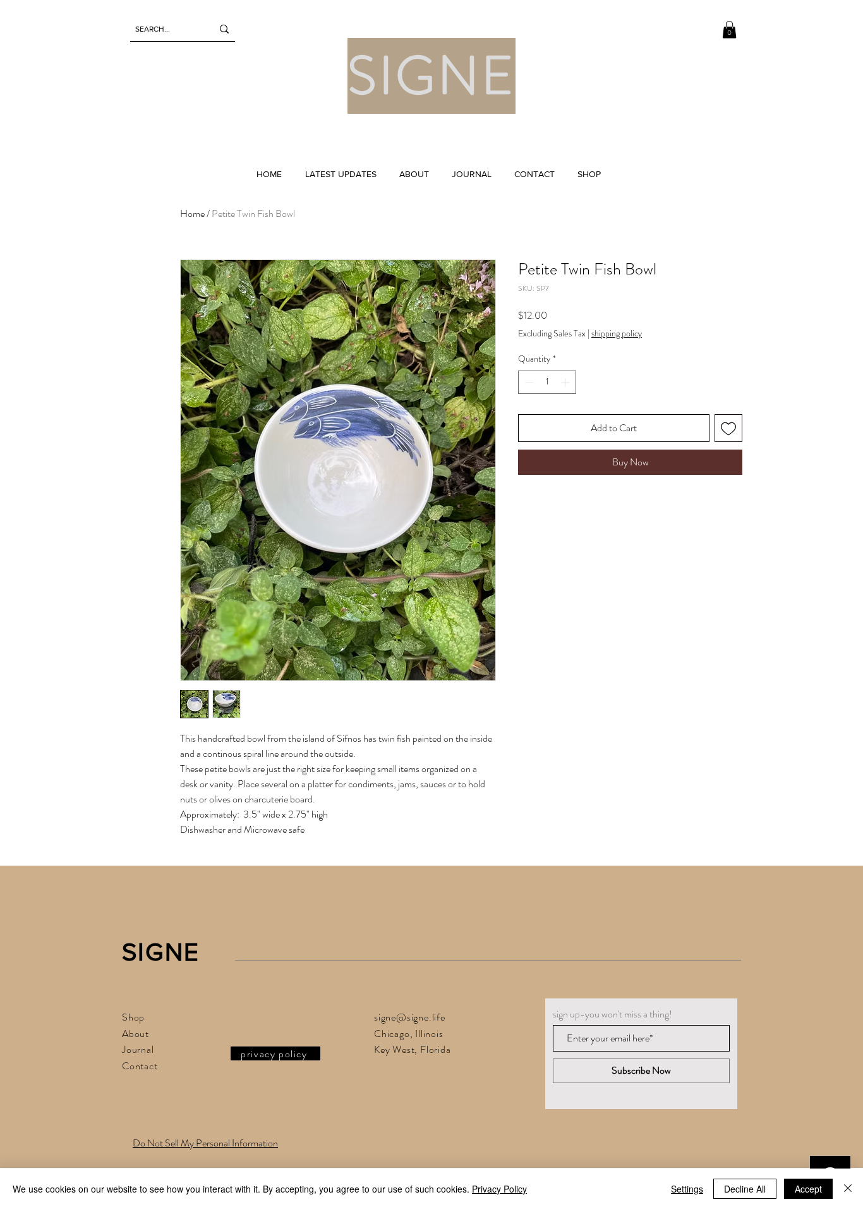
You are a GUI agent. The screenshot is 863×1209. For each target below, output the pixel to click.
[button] (729, 29)
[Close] (847, 1189)
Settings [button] (687, 1188)
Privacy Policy (499, 1188)
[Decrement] (528, 382)
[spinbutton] (547, 382)
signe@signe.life (409, 1017)
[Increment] (566, 382)
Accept (808, 1188)
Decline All (745, 1188)
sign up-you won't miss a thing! (612, 1014)
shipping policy (616, 334)
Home (192, 213)
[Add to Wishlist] (728, 428)
